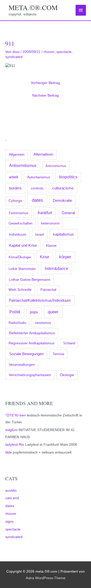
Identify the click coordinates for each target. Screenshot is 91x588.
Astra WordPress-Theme (45, 578)
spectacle (12, 529)
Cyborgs (15, 201)
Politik (14, 312)
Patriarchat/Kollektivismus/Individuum (40, 300)
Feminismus (18, 213)
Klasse (51, 245)
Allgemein (17, 154)
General (68, 213)
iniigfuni (11, 430)
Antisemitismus (22, 165)
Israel (39, 234)
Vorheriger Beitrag (45, 83)
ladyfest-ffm (14, 444)
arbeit (13, 177)
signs (9, 521)
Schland (69, 343)
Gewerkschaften (20, 223)
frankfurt (45, 212)
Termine (58, 354)
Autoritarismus (38, 177)
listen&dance (56, 268)
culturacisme (63, 188)
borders (15, 188)
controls (37, 188)
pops (34, 312)
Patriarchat (48, 290)
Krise (44, 257)
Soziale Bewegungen (26, 354)
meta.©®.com (33, 7)
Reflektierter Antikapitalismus (32, 333)
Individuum (17, 234)
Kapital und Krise (23, 245)
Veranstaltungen (22, 364)
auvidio (11, 490)
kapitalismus (63, 234)
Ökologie (67, 375)
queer (53, 312)
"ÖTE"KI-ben (15, 415)
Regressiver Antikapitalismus (31, 343)
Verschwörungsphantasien (30, 375)
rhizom (10, 514)
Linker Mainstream (22, 269)
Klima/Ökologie (20, 257)
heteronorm (50, 223)
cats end (12, 498)
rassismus (43, 323)
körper (65, 257)
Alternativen (43, 154)
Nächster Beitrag (45, 95)
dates (37, 200)
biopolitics (68, 177)
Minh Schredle (20, 290)
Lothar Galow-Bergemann (29, 279)
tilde (8, 452)
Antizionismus (56, 166)
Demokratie (62, 201)
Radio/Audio (17, 323)
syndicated (13, 537)
